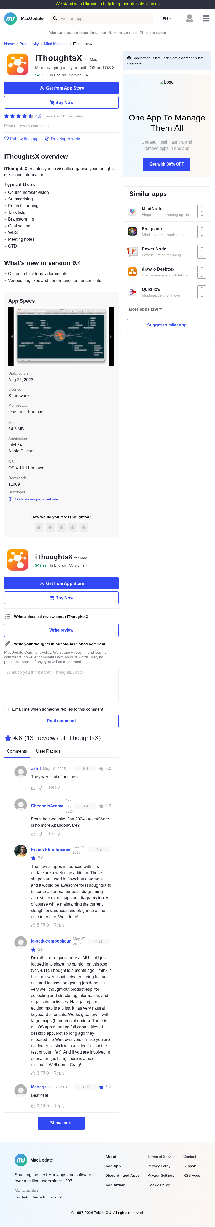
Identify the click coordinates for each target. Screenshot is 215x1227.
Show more (61, 1123)
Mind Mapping (56, 43)
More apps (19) (143, 309)
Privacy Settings (161, 1175)
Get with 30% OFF (166, 164)
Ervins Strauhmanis (50, 849)
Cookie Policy (159, 1184)
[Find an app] (54, 18)
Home (9, 43)
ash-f (36, 768)
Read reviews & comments (26, 126)
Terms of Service (161, 1156)
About (110, 1156)
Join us (153, 4)
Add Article (115, 1184)
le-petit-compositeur (51, 941)
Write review (61, 630)
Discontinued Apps (122, 1175)
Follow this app (24, 139)
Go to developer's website (36, 499)
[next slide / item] (110, 336)
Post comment (61, 721)
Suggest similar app (167, 325)
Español (55, 1197)
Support (189, 1166)
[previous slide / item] (12, 336)
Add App (113, 1166)
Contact (189, 1156)
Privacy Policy (159, 1166)
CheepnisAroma (47, 806)
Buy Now (64, 102)
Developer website (68, 139)
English (21, 1197)
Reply (54, 787)
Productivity (29, 43)
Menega (39, 1087)
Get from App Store (65, 88)
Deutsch (38, 1197)
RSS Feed (191, 1175)
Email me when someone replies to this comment (57, 709)
